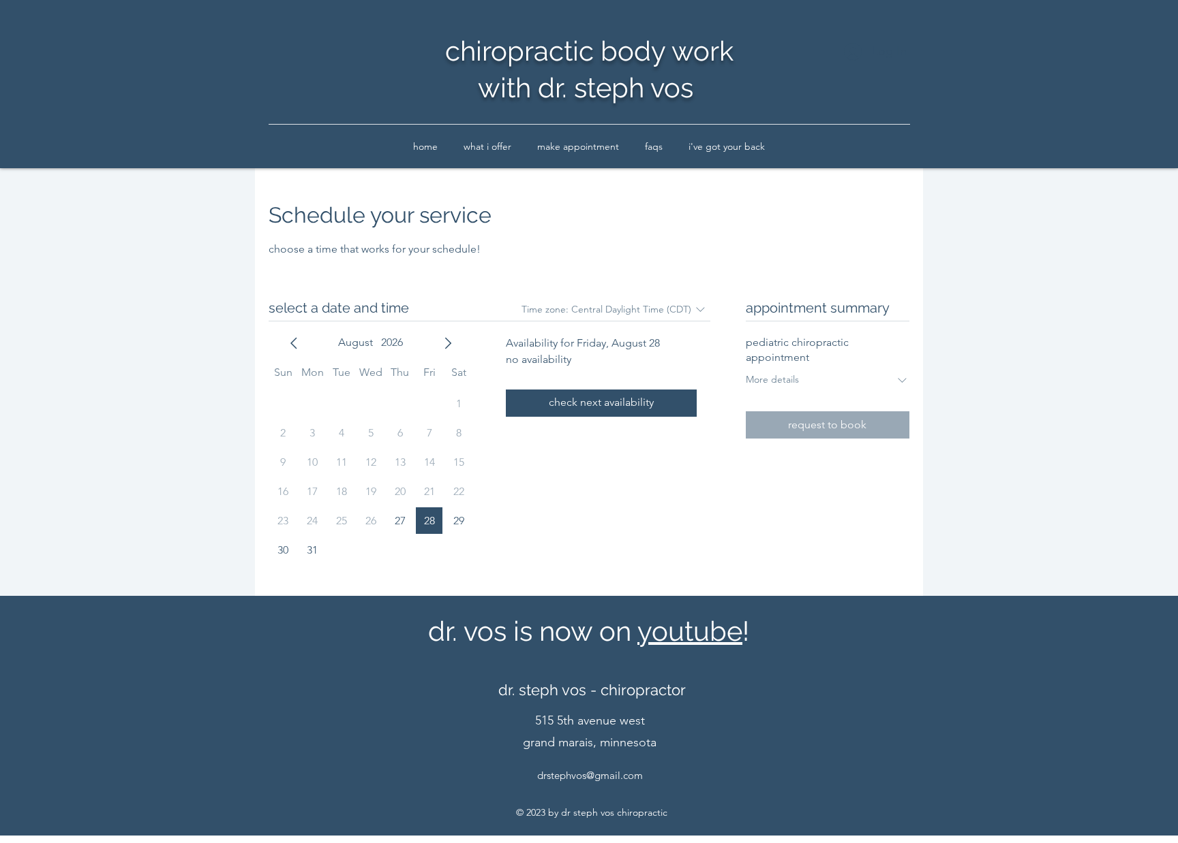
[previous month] (294, 343)
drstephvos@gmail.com (590, 775)
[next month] (448, 343)
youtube (689, 631)
